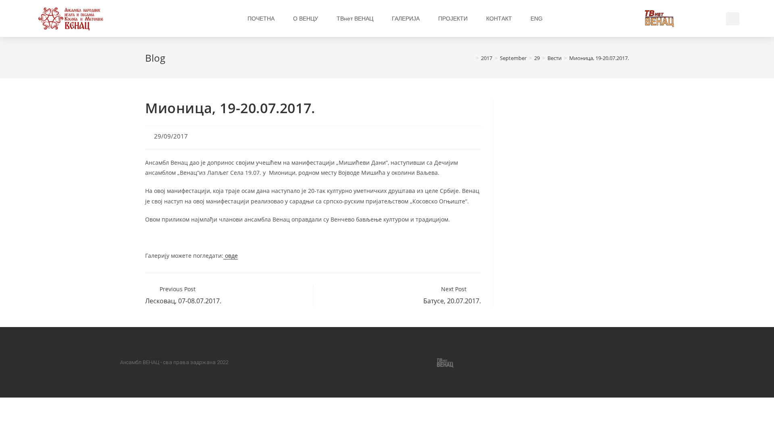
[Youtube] (406, 362)
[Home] (471, 58)
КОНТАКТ (499, 18)
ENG (537, 18)
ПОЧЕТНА (261, 18)
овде (230, 255)
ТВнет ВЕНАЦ (355, 18)
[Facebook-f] (329, 362)
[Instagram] (368, 362)
